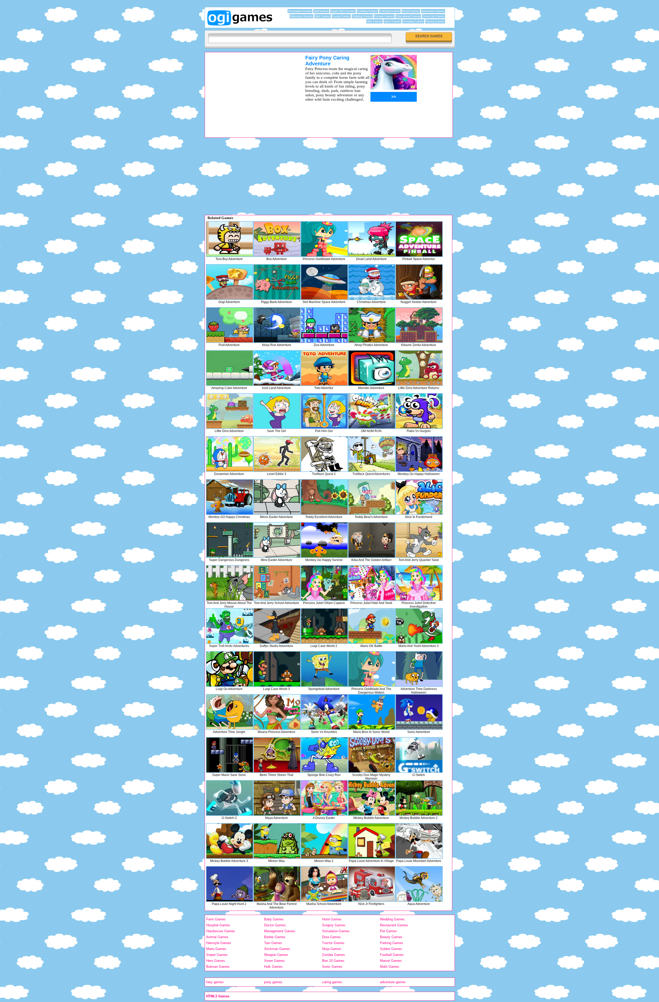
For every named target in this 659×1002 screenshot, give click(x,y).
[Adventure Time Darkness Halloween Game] (419, 669)
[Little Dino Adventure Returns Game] (419, 368)
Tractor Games (333, 943)
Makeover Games (301, 16)
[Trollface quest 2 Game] (324, 454)
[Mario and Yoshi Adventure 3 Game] (419, 626)
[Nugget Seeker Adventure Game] (419, 282)
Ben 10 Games (333, 961)
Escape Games (384, 16)
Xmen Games (274, 961)
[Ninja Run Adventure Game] (277, 325)
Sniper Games (217, 955)
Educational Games (408, 16)
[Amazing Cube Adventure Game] (229, 368)
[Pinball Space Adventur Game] (419, 239)
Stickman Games (277, 949)
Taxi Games (273, 943)
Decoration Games (300, 11)
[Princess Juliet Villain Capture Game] (324, 583)
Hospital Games (218, 925)
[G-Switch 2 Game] (229, 798)
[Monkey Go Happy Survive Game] (324, 540)
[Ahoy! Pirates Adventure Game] (371, 325)
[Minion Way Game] (277, 841)
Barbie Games (274, 937)
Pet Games (388, 931)
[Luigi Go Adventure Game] (229, 669)
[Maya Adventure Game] (277, 798)
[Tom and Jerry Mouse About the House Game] (229, 583)
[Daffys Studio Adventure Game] (277, 626)
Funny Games (341, 16)
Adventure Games (433, 11)
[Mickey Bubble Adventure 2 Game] (419, 798)
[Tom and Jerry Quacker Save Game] (419, 540)
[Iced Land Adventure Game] (277, 368)
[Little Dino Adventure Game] (229, 411)
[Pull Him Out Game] (324, 411)
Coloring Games (390, 11)
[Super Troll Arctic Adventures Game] (229, 626)
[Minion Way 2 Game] (324, 841)
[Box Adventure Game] (277, 239)
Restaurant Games (394, 925)
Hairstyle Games (218, 943)
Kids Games (322, 16)
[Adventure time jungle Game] (229, 712)
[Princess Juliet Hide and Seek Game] (371, 583)
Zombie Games (333, 955)
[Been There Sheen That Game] (277, 755)
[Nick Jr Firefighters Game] (371, 884)
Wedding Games (392, 919)
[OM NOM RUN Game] (371, 411)
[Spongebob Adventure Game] (324, 669)
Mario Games (216, 949)
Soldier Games (391, 949)
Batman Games (218, 967)
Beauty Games (391, 937)
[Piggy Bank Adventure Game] (277, 282)
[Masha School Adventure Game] (324, 884)
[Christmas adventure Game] (371, 282)
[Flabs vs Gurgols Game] (419, 411)
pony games (273, 982)
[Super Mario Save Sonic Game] (229, 755)
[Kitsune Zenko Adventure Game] (419, 325)
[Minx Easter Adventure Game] (277, 540)
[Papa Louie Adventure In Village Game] (371, 841)
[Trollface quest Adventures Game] (371, 454)
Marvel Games (391, 961)
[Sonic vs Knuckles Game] (324, 712)
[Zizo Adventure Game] (324, 325)
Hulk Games (273, 967)
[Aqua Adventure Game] (419, 884)
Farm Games (216, 919)
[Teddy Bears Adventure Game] (371, 497)
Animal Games (217, 937)
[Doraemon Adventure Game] (229, 454)
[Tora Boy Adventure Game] (229, 239)
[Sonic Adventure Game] (419, 712)
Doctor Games (275, 925)
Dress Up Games (433, 16)
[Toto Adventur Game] (324, 368)
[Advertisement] (248, 91)
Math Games (389, 967)
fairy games (215, 982)
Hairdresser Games (220, 931)
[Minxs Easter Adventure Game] (277, 497)
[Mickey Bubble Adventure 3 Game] (229, 841)
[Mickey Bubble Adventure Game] (371, 798)
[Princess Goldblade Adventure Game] (324, 239)
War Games (374, 21)
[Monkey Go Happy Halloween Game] (419, 454)
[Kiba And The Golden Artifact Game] (371, 540)
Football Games (392, 955)
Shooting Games (413, 21)
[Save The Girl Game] (277, 411)
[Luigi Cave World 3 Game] (277, 669)
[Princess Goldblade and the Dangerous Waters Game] (371, 669)
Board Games (411, 11)
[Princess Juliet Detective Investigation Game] (419, 583)
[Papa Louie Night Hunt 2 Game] (229, 884)
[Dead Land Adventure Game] (371, 239)
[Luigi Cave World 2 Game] (324, 626)
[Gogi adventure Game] (229, 282)
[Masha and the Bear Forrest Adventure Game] (277, 884)
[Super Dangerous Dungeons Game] (229, 540)
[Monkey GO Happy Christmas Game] (229, 497)
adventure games (393, 982)
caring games (332, 982)
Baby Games (274, 919)
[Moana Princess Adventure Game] (277, 712)
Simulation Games (336, 931)
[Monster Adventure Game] (371, 368)
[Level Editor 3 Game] (277, 454)
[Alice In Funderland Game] (419, 497)
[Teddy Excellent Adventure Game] (324, 497)
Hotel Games (332, 919)
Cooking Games (367, 11)
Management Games (279, 931)
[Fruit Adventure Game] (229, 325)
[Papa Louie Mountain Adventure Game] (419, 841)
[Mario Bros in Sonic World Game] (371, 712)
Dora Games (331, 937)
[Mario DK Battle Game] (371, 626)
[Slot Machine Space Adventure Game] (324, 282)
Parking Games (391, 943)
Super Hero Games (343, 11)
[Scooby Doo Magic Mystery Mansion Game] (371, 755)
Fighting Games (362, 16)
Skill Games (321, 11)
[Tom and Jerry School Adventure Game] (277, 583)
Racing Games (435, 21)
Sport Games (392, 21)
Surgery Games (333, 925)
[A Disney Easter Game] (324, 798)
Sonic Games (332, 967)
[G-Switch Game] (419, 755)
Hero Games (215, 961)
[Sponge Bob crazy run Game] (324, 755)
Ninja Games (331, 949)
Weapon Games (276, 955)
